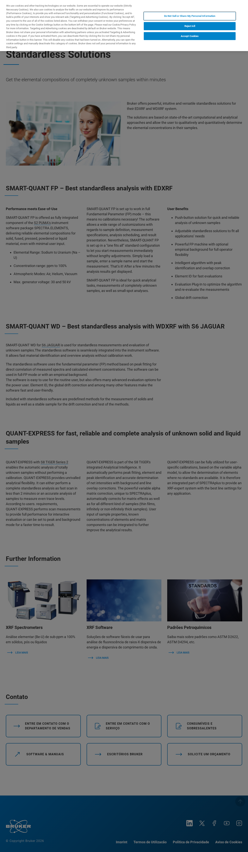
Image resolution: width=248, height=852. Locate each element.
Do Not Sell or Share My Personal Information (189, 16)
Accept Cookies (190, 35)
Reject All (189, 26)
